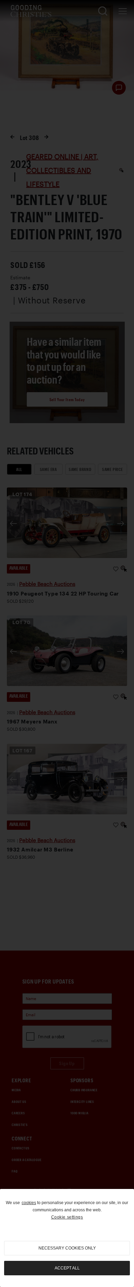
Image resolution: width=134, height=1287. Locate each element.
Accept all (67, 1268)
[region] (67, 1238)
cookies (29, 1202)
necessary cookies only (67, 1248)
